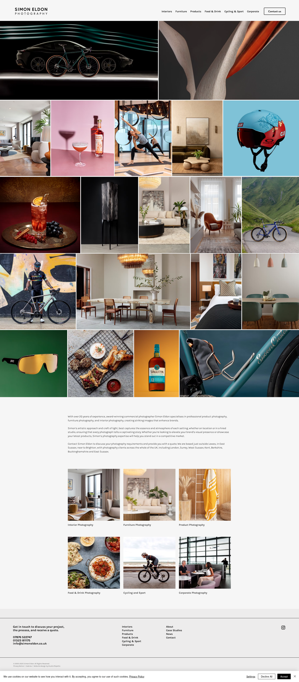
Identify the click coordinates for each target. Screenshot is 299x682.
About (169, 626)
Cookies (29, 666)
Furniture (127, 630)
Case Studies (174, 630)
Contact (171, 637)
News (169, 633)
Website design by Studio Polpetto (47, 666)
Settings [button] (250, 676)
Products (127, 633)
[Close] (295, 676)
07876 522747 (22, 637)
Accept (284, 676)
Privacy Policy (136, 676)
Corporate (128, 644)
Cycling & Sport (131, 641)
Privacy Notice (18, 666)
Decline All (266, 676)
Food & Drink (130, 637)
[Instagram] (283, 627)
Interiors (127, 626)
